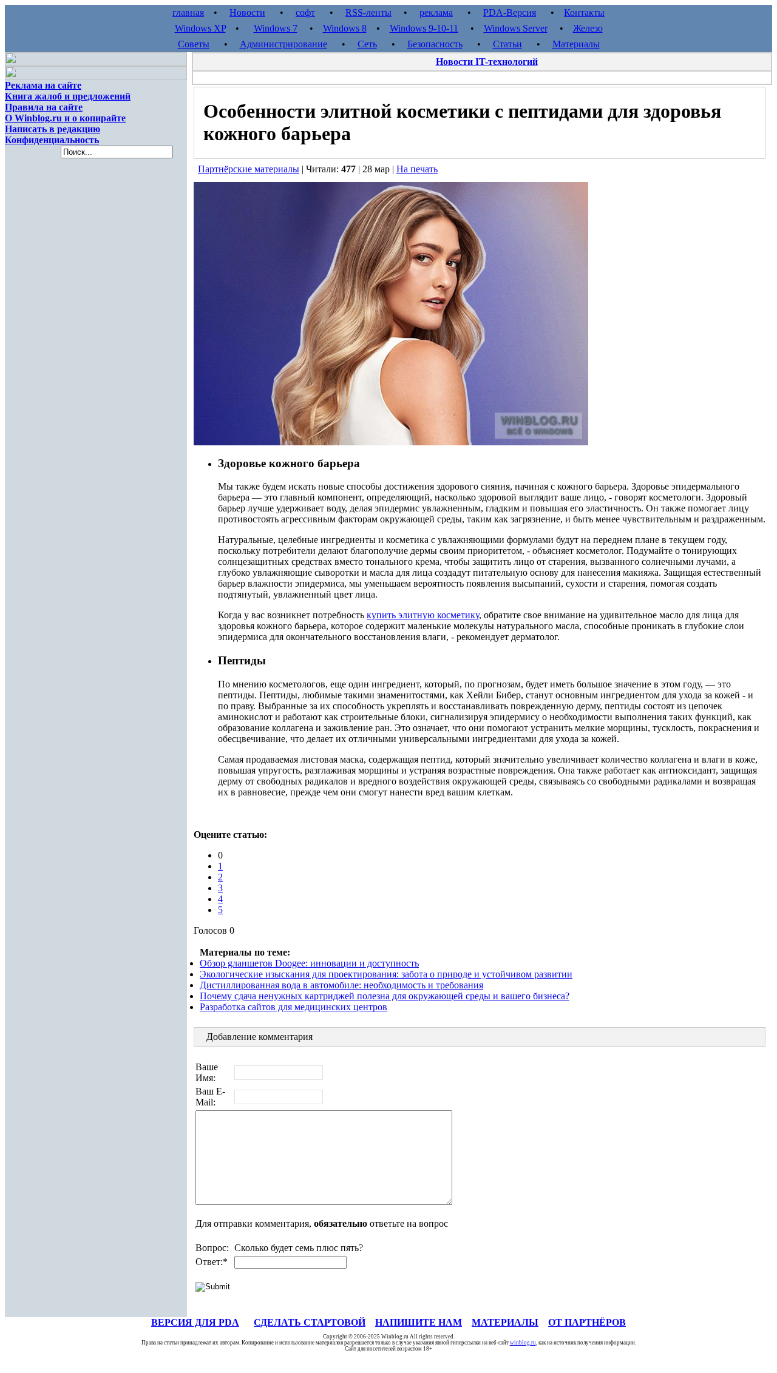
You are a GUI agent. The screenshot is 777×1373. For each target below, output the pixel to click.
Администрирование (283, 44)
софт (305, 12)
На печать (417, 169)
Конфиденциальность (52, 140)
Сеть (367, 44)
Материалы (576, 44)
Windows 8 (345, 28)
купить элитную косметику (423, 615)
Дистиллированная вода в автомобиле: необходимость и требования (341, 985)
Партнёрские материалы (248, 169)
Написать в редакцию (52, 129)
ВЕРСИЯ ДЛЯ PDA (195, 1322)
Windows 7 (275, 28)
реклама (436, 12)
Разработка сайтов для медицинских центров (293, 1007)
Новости (247, 12)
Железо (588, 28)
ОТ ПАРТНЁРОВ (587, 1322)
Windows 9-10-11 (424, 28)
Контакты (584, 12)
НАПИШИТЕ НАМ (418, 1322)
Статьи (507, 44)
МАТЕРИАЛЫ (505, 1322)
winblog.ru (523, 1343)
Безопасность (435, 44)
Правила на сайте (44, 107)
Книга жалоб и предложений (68, 96)
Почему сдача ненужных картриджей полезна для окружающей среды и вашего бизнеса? (384, 996)
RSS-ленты (368, 12)
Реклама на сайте (43, 85)
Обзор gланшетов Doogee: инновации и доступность (309, 963)
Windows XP (200, 28)
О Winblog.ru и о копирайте (65, 118)
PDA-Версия (509, 12)
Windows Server (516, 28)
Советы (193, 44)
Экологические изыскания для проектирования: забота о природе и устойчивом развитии (386, 974)
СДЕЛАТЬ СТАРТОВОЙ (309, 1322)
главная (188, 12)
